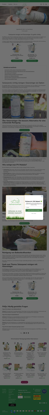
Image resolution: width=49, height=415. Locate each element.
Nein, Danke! (34, 213)
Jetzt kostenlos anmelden (34, 210)
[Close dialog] (42, 196)
